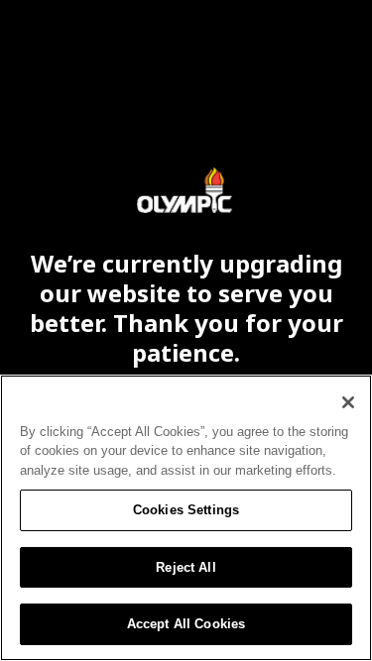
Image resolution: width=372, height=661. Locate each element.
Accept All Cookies (186, 623)
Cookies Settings (186, 509)
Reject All (185, 567)
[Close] (348, 402)
